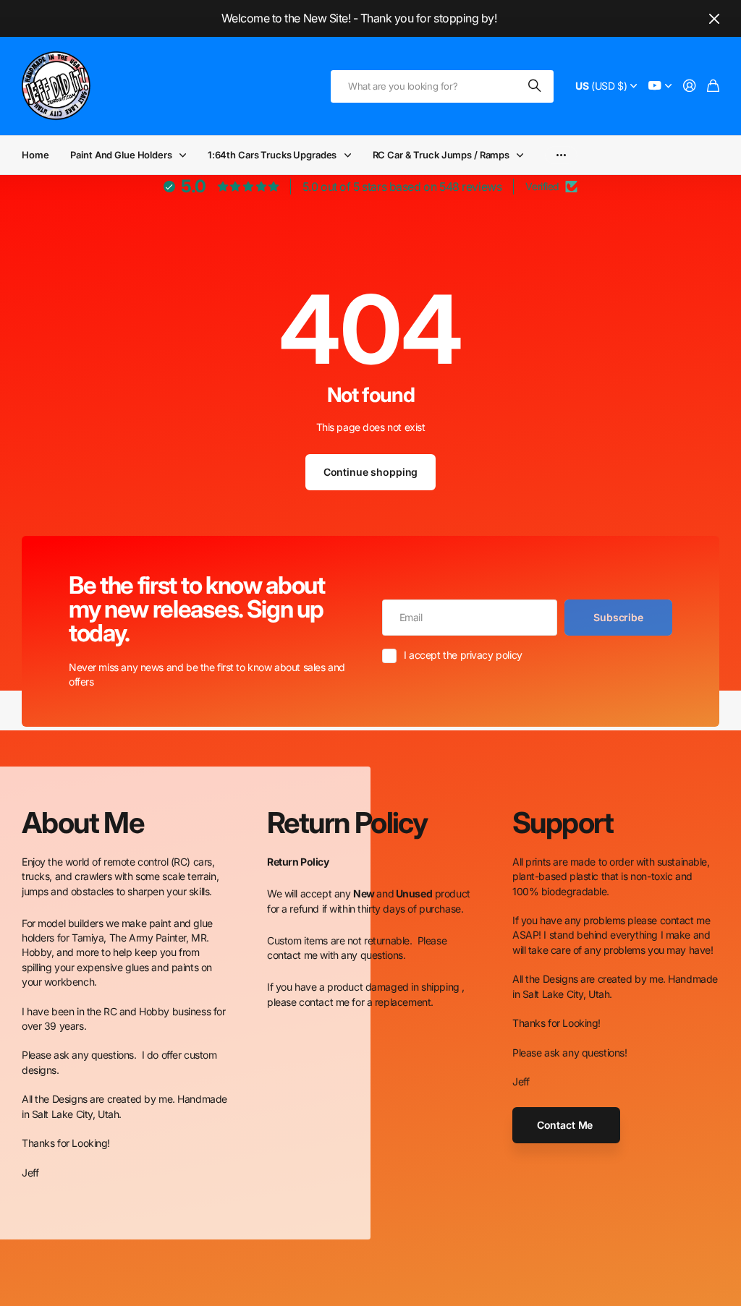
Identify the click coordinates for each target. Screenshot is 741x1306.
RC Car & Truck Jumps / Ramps (441, 155)
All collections (186, 155)
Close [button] (714, 18)
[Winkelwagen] (713, 86)
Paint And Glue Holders (121, 155)
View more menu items (561, 155)
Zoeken (535, 86)
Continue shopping (370, 472)
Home (35, 155)
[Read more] (660, 86)
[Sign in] (689, 86)
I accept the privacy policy (463, 655)
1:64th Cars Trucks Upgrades (272, 155)
